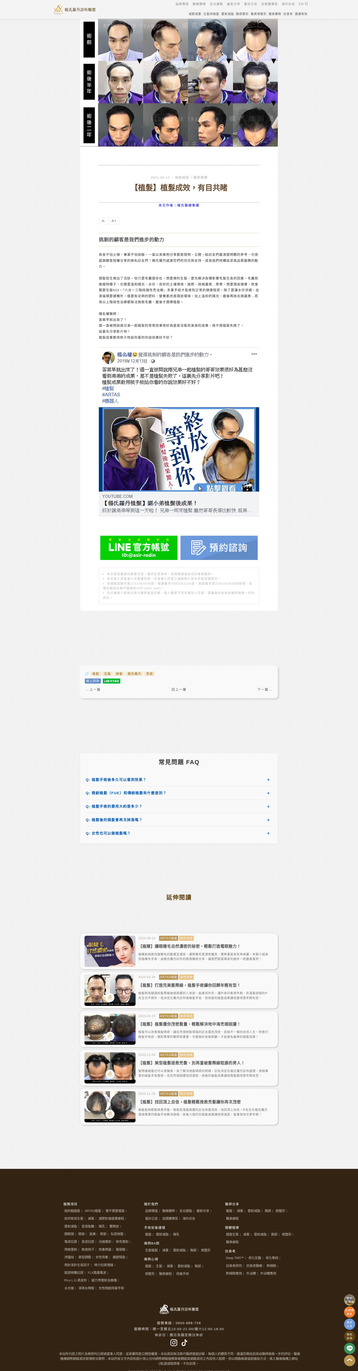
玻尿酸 (120, 1249)
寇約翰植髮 (72, 1211)
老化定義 (254, 1258)
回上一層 (179, 689)
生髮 (107, 673)
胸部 (193, 1250)
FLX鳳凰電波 (97, 1272)
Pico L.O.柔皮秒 (75, 1280)
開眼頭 (69, 1234)
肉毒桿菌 (105, 1249)
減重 (91, 1218)
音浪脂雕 (87, 1226)
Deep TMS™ (235, 1258)
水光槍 (69, 1288)
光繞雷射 (105, 1242)
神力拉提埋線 (103, 1265)
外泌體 (251, 1273)
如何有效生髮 (73, 1218)
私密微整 (117, 1234)
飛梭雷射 (70, 1249)
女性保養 (101, 1257)
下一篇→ (264, 689)
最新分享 (203, 1211)
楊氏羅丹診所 (74, 9)
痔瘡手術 (182, 1274)
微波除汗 (87, 1249)
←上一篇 (93, 689)
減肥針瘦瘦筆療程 (111, 1218)
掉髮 (119, 673)
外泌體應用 (268, 1273)
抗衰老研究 (234, 1266)
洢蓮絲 (69, 1257)
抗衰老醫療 (254, 1266)
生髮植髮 (151, 1250)
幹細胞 (271, 1266)
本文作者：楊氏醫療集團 (179, 205)
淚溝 (92, 1234)
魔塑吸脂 (119, 1257)
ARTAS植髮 (93, 1211)
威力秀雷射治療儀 (104, 1280)
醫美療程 (165, 1274)
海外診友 (189, 1218)
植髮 (95, 673)
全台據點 (185, 1211)
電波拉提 (70, 1242)
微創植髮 (182, 177)
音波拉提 (87, 1242)
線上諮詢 (93, 680)
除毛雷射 (122, 1242)
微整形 (206, 1250)
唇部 (103, 1234)
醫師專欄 (200, 177)
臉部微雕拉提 (73, 1272)
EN (302, 4)
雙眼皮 (114, 1226)
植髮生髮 (232, 1234)
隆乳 (102, 1226)
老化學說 (272, 1258)
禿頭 (149, 673)
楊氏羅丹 (134, 673)
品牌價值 (151, 1211)
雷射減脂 (70, 1226)
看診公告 (151, 1218)
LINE (349, 1348)
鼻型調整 (84, 1257)
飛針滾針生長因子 (77, 1265)
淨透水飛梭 (86, 1288)
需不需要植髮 (115, 1211)
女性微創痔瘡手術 (111, 1288)
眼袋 (81, 1234)
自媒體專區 (170, 1218)
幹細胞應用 (234, 1273)
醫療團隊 (168, 1211)
